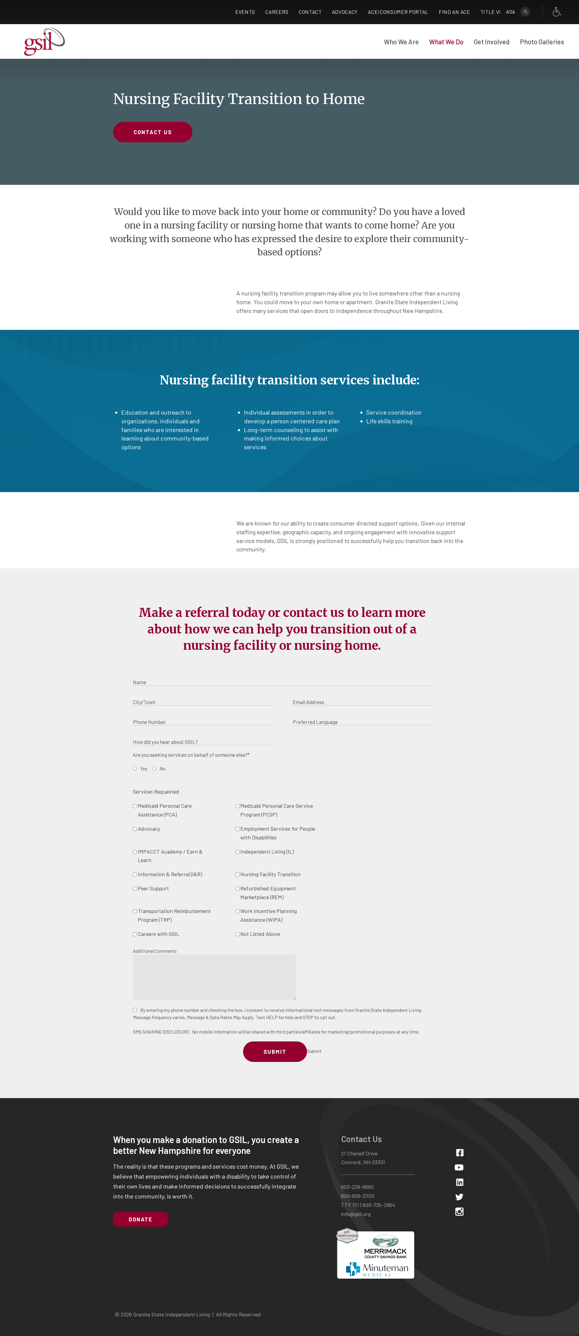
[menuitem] (401, 42)
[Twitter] (459, 1197)
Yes (143, 768)
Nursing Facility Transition (270, 874)
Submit (275, 1051)
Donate (141, 1219)
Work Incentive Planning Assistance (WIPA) (268, 915)
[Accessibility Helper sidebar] (557, 12)
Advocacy (345, 11)
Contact (310, 11)
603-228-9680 (357, 1186)
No (163, 768)
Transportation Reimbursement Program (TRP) (174, 915)
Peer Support (153, 888)
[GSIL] (44, 41)
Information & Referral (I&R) (170, 874)
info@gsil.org (356, 1214)
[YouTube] (459, 1167)
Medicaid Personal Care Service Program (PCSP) (276, 810)
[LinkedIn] (460, 1182)
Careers (277, 11)
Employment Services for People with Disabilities (277, 833)
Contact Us (153, 132)
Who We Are (401, 42)
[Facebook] (460, 1152)
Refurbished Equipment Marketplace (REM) (268, 892)
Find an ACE (454, 11)
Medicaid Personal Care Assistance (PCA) (165, 810)
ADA (510, 11)
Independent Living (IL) (267, 851)
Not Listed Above (260, 933)
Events (245, 11)
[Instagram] (459, 1212)
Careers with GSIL (158, 933)
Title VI (490, 11)
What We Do (446, 42)
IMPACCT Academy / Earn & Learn (170, 856)
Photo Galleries (542, 42)
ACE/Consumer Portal (398, 11)
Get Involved (492, 42)
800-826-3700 (357, 1195)
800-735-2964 (378, 1205)
